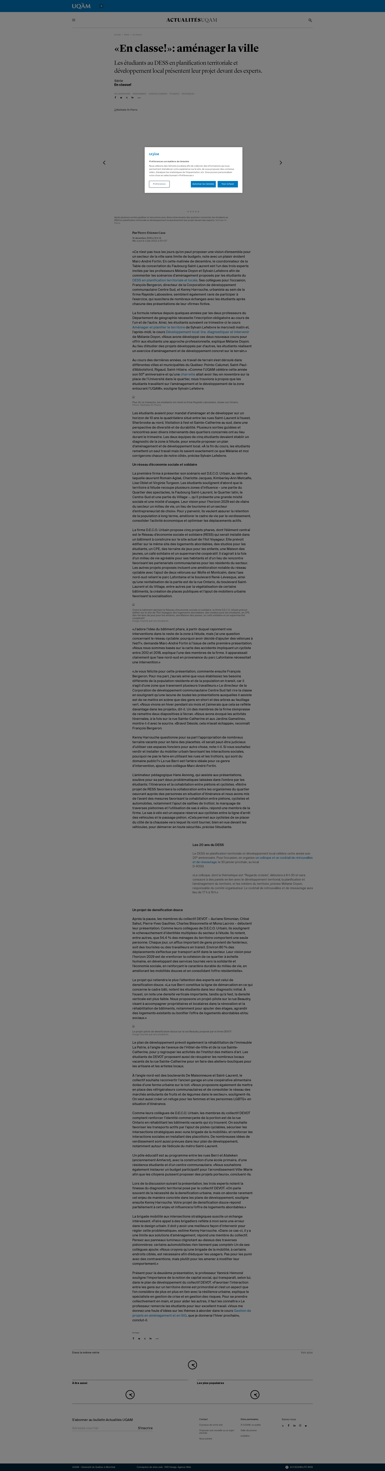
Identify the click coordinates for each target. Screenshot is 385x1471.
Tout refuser (227, 184)
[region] (193, 170)
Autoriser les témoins (203, 184)
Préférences (159, 184)
